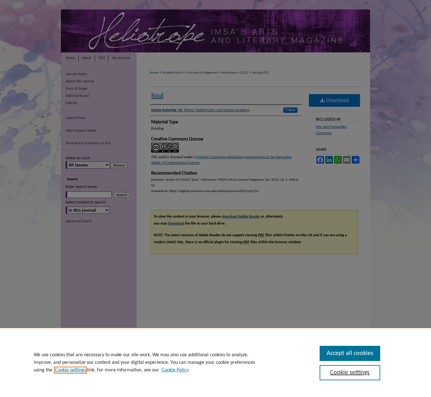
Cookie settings (70, 370)
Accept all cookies (350, 353)
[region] (215, 362)
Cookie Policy (175, 370)
